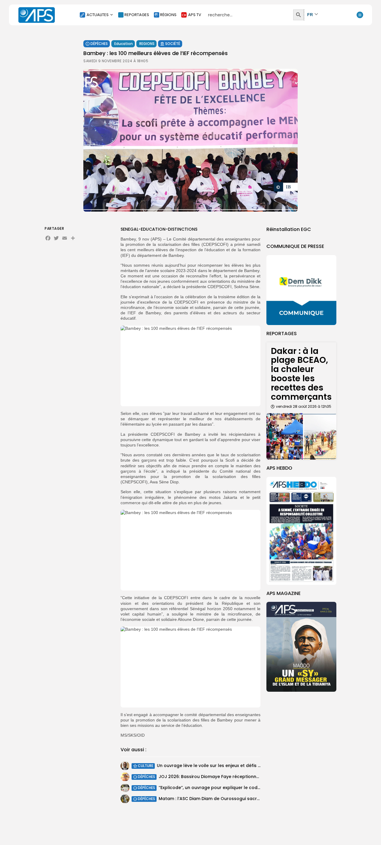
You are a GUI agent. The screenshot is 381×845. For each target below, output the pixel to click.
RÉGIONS (168, 15)
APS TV (194, 15)
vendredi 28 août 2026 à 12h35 (303, 406)
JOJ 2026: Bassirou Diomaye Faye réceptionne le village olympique (231, 777)
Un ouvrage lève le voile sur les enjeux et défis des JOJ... (217, 766)
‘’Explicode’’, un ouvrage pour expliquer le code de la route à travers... (234, 788)
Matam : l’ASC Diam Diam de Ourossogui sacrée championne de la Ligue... (238, 799)
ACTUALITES (98, 15)
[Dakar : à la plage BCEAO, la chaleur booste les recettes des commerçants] (301, 436)
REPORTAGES (136, 15)
